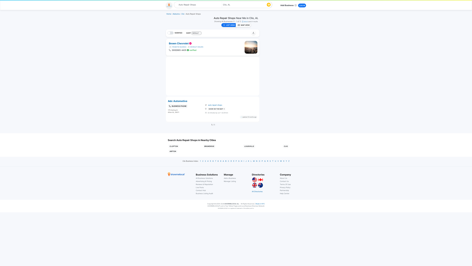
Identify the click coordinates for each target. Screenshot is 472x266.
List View (230, 25)
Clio (286, 146)
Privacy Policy (285, 187)
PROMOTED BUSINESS (179, 47)
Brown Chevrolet (179, 43)
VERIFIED (178, 33)
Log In (302, 5)
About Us (283, 178)
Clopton (174, 146)
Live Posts (200, 187)
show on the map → (217, 109)
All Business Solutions (204, 178)
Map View (245, 25)
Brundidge (209, 146)
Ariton (173, 151)
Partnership (284, 190)
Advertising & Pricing (204, 181)
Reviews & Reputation (204, 184)
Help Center (284, 193)
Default (195, 33)
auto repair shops (215, 105)
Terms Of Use (285, 184)
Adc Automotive (177, 101)
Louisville (249, 146)
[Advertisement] (281, 46)
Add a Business (230, 178)
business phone (179, 106)
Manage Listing (230, 181)
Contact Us (284, 181)
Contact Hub (201, 190)
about (251, 21)
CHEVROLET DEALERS (196, 47)
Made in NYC (260, 204)
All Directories (257, 191)
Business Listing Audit (204, 193)
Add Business (287, 5)
